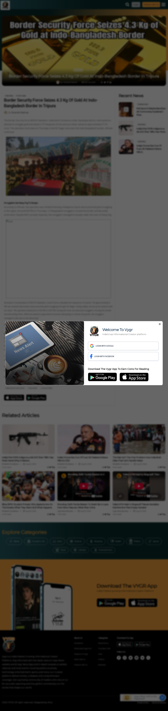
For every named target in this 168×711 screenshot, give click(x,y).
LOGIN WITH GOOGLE (105, 346)
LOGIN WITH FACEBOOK (104, 356)
